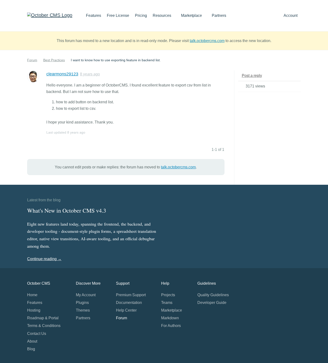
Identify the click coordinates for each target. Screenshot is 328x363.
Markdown (170, 318)
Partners (219, 15)
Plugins (82, 303)
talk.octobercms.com (207, 41)
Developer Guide (211, 303)
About (32, 341)
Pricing (141, 15)
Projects (168, 295)
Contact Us (36, 334)
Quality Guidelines (213, 295)
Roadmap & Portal (43, 318)
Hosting (33, 310)
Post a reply (252, 76)
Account (291, 15)
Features (93, 15)
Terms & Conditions (44, 326)
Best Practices (54, 60)
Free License (118, 15)
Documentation (129, 303)
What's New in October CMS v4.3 (66, 210)
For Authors (171, 326)
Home (32, 295)
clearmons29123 (62, 74)
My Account (86, 295)
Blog (31, 349)
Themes (83, 310)
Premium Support (131, 295)
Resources (162, 15)
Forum (32, 60)
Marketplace (192, 15)
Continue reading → (44, 259)
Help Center (126, 310)
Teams (166, 303)
